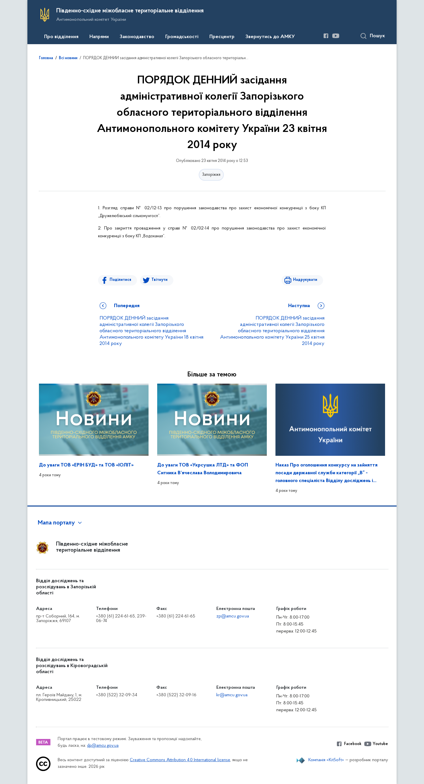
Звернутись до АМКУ (270, 37)
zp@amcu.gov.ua (232, 616)
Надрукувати (305, 280)
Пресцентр (221, 37)
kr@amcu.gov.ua (231, 695)
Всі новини (68, 58)
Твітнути (159, 280)
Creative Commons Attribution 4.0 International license (180, 760)
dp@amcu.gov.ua (103, 746)
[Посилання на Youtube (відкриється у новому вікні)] (335, 35)
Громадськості (181, 37)
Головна (46, 58)
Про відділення (61, 37)
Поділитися (120, 280)
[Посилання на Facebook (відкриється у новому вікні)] (325, 35)
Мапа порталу (56, 523)
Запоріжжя (211, 175)
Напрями (99, 37)
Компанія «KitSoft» (326, 760)
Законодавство (137, 37)
